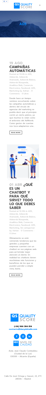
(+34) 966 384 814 (23, 326)
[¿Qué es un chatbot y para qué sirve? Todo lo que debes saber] (23, 162)
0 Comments (27, 230)
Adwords (13, 76)
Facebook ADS (28, 88)
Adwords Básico (27, 79)
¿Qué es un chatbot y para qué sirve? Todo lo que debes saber (22, 196)
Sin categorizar (27, 227)
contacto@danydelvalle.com (23, 329)
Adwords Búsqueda (18, 82)
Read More (15, 132)
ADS (30, 74)
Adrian (26, 90)
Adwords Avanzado (18, 78)
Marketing (14, 90)
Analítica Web (15, 85)
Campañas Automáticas (22, 68)
